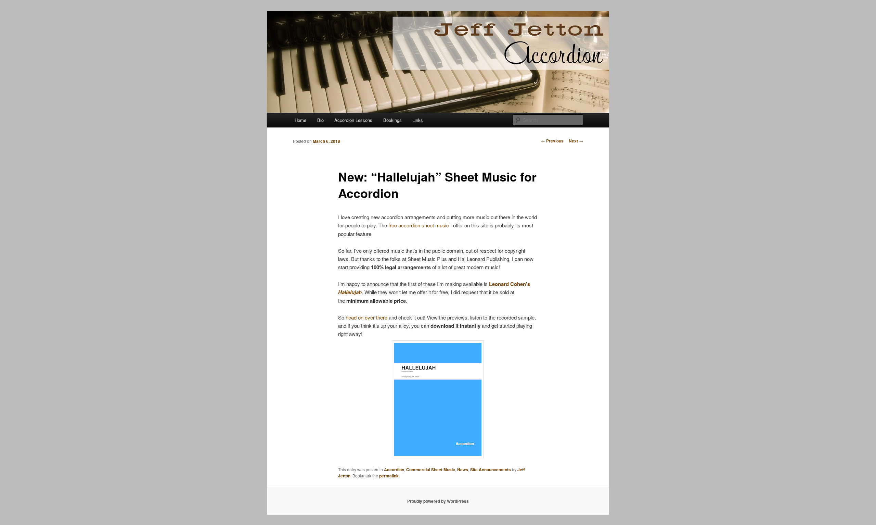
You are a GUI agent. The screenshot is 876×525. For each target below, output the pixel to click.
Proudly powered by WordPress (438, 501)
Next (576, 141)
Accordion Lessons (353, 120)
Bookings (392, 120)
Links (417, 120)
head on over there (366, 317)
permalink (389, 476)
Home (300, 120)
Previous (552, 141)
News (462, 469)
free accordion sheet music (418, 225)
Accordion (394, 469)
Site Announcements (490, 469)
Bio (320, 120)
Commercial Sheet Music (430, 469)
